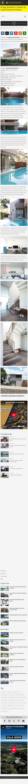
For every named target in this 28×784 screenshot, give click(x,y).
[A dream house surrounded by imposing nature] (5, 650)
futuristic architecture (12, 703)
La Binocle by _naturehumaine (16, 468)
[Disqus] (14, 503)
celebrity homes (12, 700)
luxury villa (3, 705)
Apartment (3, 570)
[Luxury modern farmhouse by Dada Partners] (5, 683)
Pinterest (18, 721)
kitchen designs (23, 697)
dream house (4, 703)
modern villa (21, 708)
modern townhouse (13, 708)
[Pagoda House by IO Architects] (5, 636)
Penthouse (3, 573)
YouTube (23, 721)
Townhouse (4, 576)
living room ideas (22, 703)
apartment (10, 692)
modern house (12, 28)
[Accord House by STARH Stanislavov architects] (5, 590)
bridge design (4, 700)
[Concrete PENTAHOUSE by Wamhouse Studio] (5, 677)
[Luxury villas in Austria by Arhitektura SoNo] (5, 596)
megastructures (10, 705)
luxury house (5, 28)
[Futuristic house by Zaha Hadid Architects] (5, 656)
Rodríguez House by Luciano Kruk (17, 454)
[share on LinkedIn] (11, 33)
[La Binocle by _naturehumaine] (5, 470)
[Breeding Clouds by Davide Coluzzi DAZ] (5, 617)
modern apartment (19, 705)
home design (4, 694)
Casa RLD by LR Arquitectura (16, 475)
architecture (3, 692)
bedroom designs (5, 697)
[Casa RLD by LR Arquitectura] (5, 477)
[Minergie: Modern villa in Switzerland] (5, 624)
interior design (11, 694)
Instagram (9, 721)
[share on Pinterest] (16, 33)
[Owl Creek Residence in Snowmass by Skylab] (5, 441)
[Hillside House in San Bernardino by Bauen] (5, 663)
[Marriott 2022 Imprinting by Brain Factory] (5, 605)
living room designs (20, 694)
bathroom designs (14, 697)
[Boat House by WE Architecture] (5, 670)
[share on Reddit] (20, 33)
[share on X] (7, 33)
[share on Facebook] (2, 33)
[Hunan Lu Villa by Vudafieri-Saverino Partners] (5, 447)
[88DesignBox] (15, 3)
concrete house (20, 700)
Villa (2, 579)
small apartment (4, 711)
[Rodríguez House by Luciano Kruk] (5, 456)
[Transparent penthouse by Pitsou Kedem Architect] (5, 611)
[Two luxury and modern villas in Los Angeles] (5, 643)
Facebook (4, 721)
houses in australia (19, 28)
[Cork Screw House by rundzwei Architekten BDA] (5, 461)
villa (21, 692)
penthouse (16, 692)
